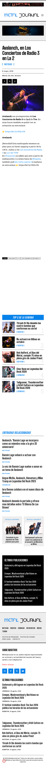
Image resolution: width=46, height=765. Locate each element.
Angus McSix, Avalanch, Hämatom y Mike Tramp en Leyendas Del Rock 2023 (22, 479)
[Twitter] (16, 671)
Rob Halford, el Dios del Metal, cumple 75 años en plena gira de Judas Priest (29, 355)
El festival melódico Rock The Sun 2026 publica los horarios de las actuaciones (20, 706)
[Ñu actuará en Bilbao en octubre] (8, 342)
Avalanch (12, 258)
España (36, 159)
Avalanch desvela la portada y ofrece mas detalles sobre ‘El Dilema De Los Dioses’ (20, 504)
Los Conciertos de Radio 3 (30, 258)
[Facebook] (4, 81)
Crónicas (20, 375)
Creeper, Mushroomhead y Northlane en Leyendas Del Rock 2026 (20, 696)
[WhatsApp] (15, 81)
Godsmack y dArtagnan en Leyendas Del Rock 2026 (22, 686)
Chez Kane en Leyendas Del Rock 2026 (30, 370)
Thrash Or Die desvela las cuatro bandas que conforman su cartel (29, 326)
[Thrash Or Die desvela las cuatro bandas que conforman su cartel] (8, 327)
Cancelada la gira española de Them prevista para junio (12, 539)
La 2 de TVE (12, 152)
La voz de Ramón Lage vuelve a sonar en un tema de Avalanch (22, 468)
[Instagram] (4, 671)
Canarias (10, 155)
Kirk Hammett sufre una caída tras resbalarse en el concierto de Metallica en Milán (34, 540)
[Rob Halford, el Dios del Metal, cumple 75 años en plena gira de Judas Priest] (8, 357)
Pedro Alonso (8, 664)
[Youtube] (22, 671)
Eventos (20, 332)
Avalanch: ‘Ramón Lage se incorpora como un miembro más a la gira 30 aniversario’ (20, 443)
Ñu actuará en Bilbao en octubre (28, 340)
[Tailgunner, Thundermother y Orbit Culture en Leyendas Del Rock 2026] (8, 386)
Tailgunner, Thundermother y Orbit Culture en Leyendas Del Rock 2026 (30, 385)
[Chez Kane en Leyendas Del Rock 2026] (8, 371)
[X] (9, 81)
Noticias (20, 362)
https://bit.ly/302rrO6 (15, 131)
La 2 (18, 258)
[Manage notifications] (4, 761)
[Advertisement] (23, 288)
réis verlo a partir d (23, 162)
